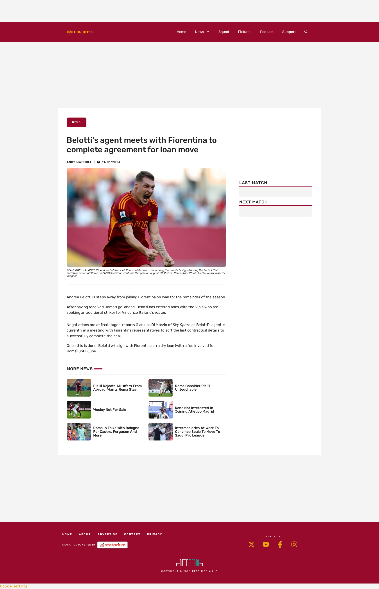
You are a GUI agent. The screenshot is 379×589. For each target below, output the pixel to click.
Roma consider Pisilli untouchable (192, 388)
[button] (306, 31)
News (199, 32)
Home (181, 32)
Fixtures (244, 32)
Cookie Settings (14, 586)
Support (289, 32)
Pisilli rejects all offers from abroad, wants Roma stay (117, 388)
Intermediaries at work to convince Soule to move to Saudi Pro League (197, 431)
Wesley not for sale (109, 410)
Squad (223, 32)
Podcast (267, 32)
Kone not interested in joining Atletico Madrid (194, 410)
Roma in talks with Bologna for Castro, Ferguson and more (116, 431)
